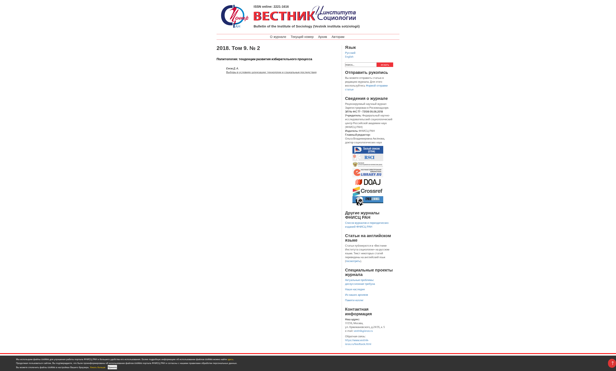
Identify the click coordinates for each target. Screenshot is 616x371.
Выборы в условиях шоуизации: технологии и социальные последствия (271, 72)
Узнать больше (97, 367)
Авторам (338, 37)
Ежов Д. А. (232, 68)
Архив (323, 37)
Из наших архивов (356, 295)
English (349, 56)
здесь (230, 359)
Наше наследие (355, 289)
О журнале (278, 37)
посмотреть (353, 261)
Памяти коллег (354, 300)
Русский (350, 53)
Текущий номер (303, 37)
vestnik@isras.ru (363, 331)
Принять (112, 367)
